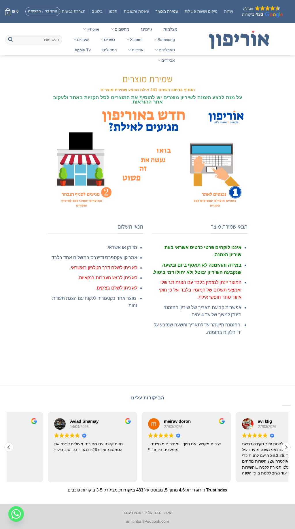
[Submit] (10, 40)
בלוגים (97, 11)
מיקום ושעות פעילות (201, 11)
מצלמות (170, 29)
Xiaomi (136, 39)
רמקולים (109, 50)
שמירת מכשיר (167, 11)
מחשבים (122, 29)
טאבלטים (167, 50)
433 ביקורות (131, 489)
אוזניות (137, 50)
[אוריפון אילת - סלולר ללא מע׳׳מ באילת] (240, 39)
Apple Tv (83, 50)
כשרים (109, 39)
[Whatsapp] (16, 514)
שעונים (83, 39)
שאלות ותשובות (136, 11)
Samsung (166, 39)
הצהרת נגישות (73, 11)
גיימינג (146, 29)
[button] (262, 11)
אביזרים (168, 60)
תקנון (113, 11)
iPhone (93, 29)
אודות (228, 11)
